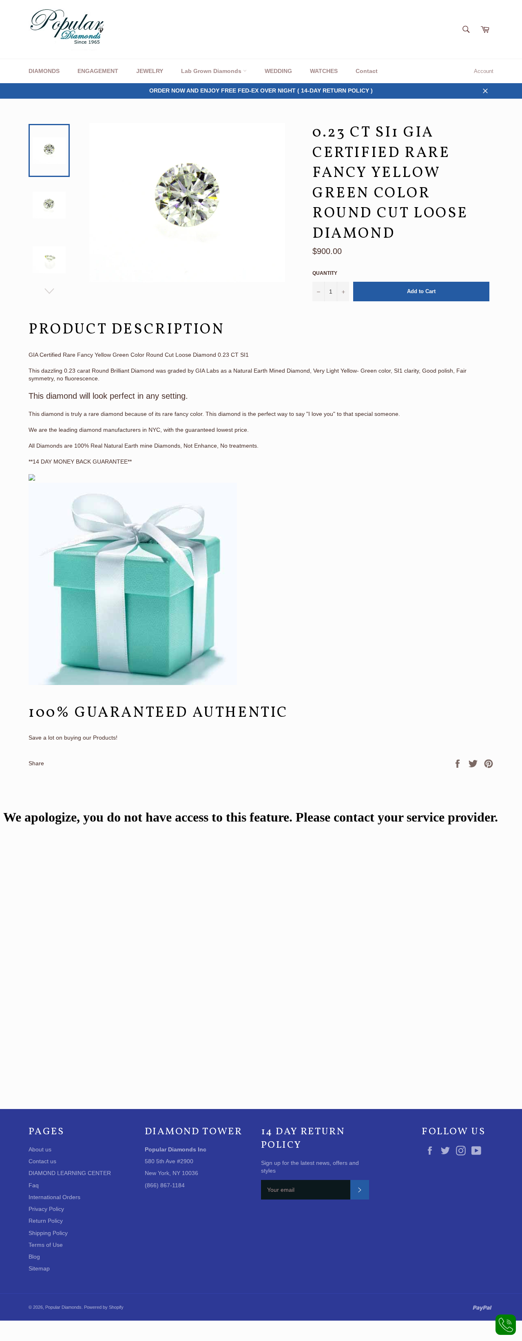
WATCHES (324, 71)
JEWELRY (149, 71)
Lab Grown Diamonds (212, 71)
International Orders (54, 1197)
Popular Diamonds (63, 1307)
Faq (34, 1185)
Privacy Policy (46, 1209)
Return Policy (46, 1220)
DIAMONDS (44, 71)
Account (483, 71)
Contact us (42, 1161)
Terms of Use (46, 1245)
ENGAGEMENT (97, 71)
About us (40, 1149)
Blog (34, 1256)
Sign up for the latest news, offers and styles (310, 1167)
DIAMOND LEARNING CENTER (70, 1173)
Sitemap (39, 1268)
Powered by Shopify (104, 1307)
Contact (367, 71)
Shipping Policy (48, 1233)
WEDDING (278, 71)
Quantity (324, 273)
